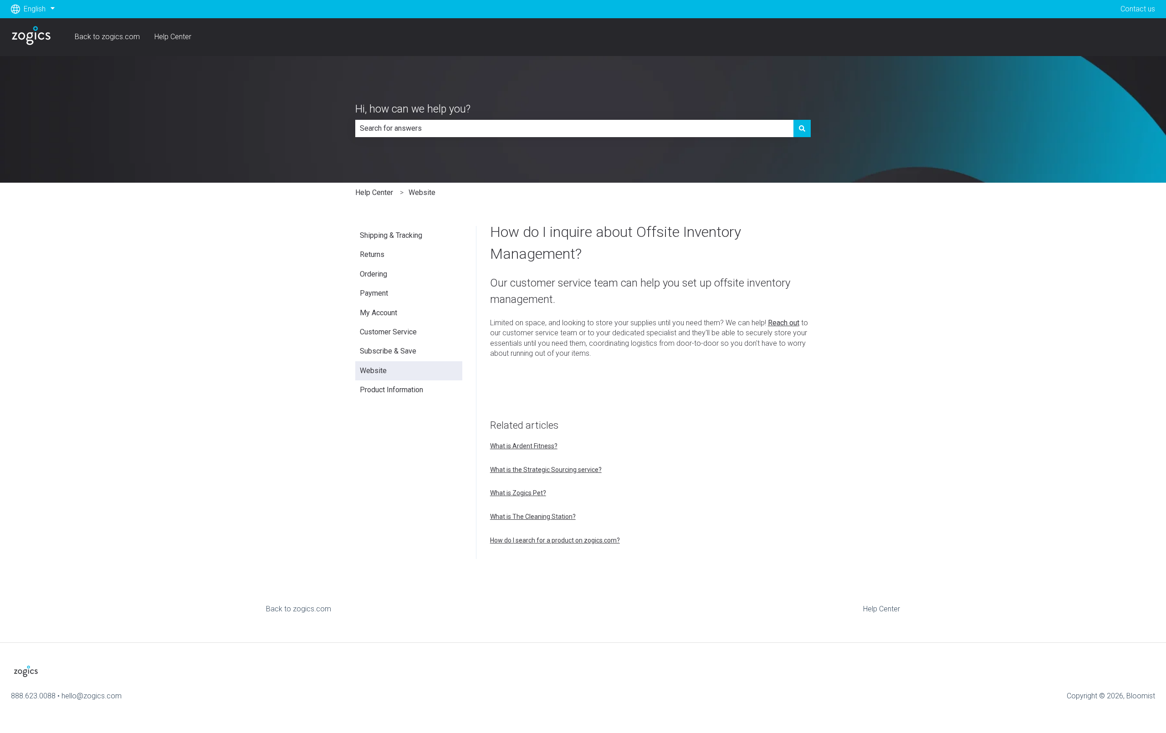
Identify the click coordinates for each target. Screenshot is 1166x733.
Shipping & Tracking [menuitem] (391, 235)
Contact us (1137, 9)
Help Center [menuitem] (881, 609)
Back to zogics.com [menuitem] (298, 609)
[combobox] (574, 128)
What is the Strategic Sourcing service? (546, 469)
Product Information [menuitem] (391, 389)
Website (422, 192)
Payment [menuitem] (374, 293)
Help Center (172, 36)
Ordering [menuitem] (373, 274)
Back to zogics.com (107, 36)
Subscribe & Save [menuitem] (388, 351)
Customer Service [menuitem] (388, 332)
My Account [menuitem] (378, 312)
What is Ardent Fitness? (523, 446)
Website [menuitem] (373, 370)
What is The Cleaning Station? (533, 516)
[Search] (802, 128)
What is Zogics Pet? (518, 493)
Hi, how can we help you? (412, 109)
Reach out (783, 322)
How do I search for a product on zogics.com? (555, 540)
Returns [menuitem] (372, 254)
